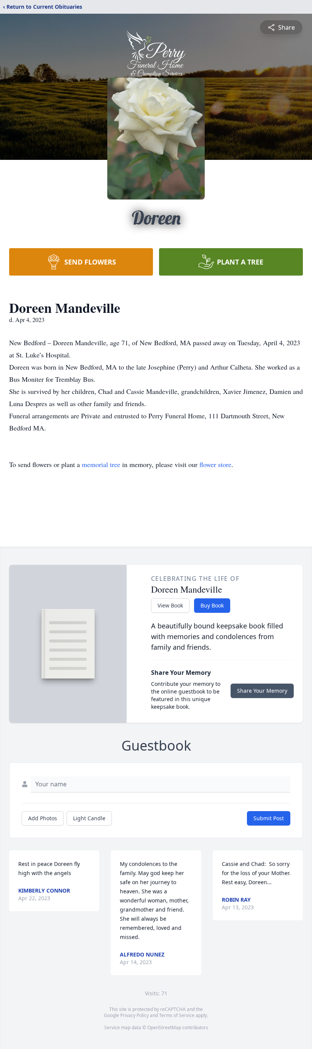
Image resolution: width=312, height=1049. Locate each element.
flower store (215, 464)
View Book (170, 605)
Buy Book (212, 605)
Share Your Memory (262, 690)
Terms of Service (176, 1015)
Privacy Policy (134, 1015)
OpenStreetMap (164, 1027)
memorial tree (101, 464)
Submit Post (268, 818)
